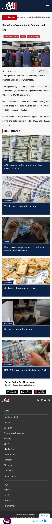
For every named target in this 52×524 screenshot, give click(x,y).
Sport (6, 444)
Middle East (9, 449)
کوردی (6, 495)
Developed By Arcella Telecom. (26, 514)
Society (7, 438)
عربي (6, 484)
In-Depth (8, 459)
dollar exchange (33, 37)
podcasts (8, 470)
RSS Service (9, 506)
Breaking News (9, 17)
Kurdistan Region (12, 417)
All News (8, 465)
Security (8, 428)
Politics (7, 422)
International (10, 454)
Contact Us (9, 500)
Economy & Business (11, 37)
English (7, 490)
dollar (23, 37)
